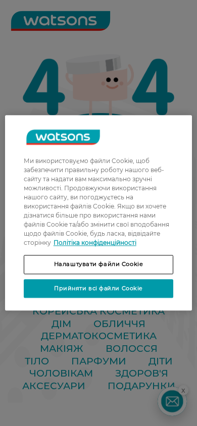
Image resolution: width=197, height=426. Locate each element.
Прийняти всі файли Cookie (98, 288)
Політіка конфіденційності (95, 242)
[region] (98, 212)
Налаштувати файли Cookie (98, 264)
